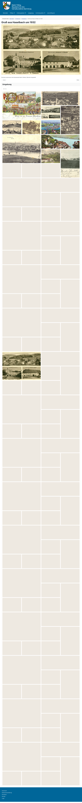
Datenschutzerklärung (7, 792)
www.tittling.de (51, 13)
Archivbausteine (40, 13)
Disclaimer (4, 794)
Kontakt (3, 796)
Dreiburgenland (20, 13)
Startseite (5, 13)
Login (3, 798)
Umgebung (31, 13)
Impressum (4, 790)
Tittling (11, 13)
